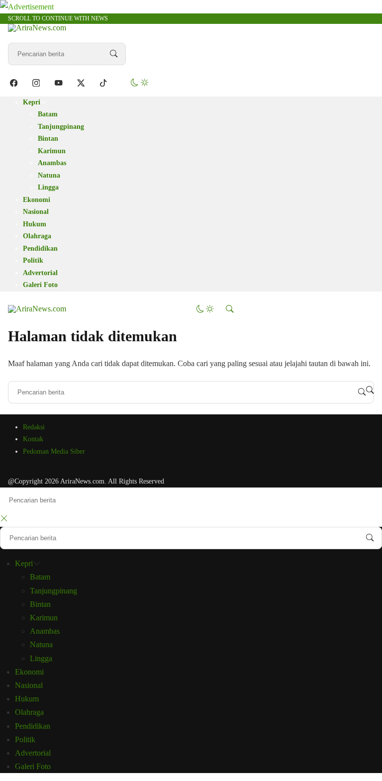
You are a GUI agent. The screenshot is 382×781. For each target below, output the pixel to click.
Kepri (31, 102)
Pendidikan (40, 248)
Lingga (48, 187)
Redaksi (34, 427)
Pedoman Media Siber (54, 451)
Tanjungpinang (61, 126)
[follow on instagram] (36, 83)
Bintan (48, 138)
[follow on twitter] (81, 83)
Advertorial (40, 273)
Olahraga (37, 236)
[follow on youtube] (58, 83)
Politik (33, 260)
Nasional (36, 211)
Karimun (52, 151)
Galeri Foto (40, 285)
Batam (48, 114)
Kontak (33, 439)
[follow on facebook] (13, 83)
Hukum (34, 224)
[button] (139, 83)
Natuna (49, 175)
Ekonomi (36, 199)
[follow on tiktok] (103, 83)
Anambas (52, 163)
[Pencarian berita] (114, 54)
